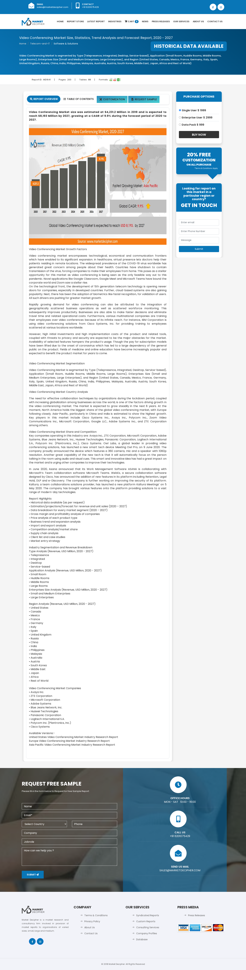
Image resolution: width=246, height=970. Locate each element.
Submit (31, 874)
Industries (114, 21)
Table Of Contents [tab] (78, 99)
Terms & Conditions (96, 915)
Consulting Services (147, 927)
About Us (198, 21)
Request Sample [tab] (144, 99)
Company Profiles (146, 933)
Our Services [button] (181, 21)
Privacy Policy (92, 921)
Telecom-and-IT (40, 43)
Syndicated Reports (147, 915)
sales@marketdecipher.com (52, 7)
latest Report (96, 21)
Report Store (75, 21)
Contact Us (215, 21)
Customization (112, 99)
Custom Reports (145, 921)
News (145, 21)
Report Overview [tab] (44, 99)
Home (60, 21)
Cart (132, 21)
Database (142, 939)
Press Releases (161, 21)
